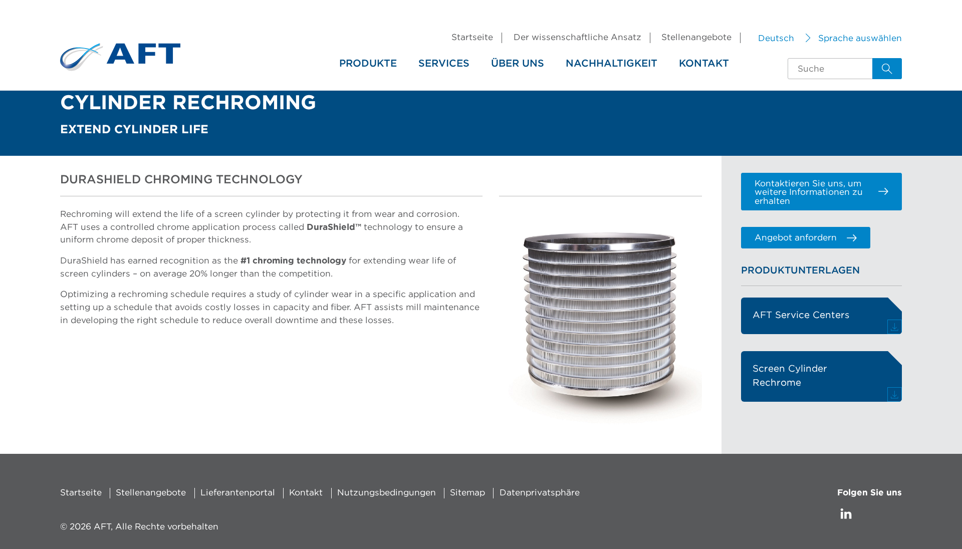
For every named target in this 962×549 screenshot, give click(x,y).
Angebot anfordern (796, 237)
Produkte (368, 64)
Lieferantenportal (237, 492)
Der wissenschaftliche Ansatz (577, 37)
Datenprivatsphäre (540, 492)
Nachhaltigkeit (611, 64)
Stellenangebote (696, 37)
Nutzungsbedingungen (386, 492)
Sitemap (467, 492)
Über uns (517, 64)
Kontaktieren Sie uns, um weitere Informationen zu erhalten (809, 192)
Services (443, 64)
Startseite (472, 37)
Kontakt (704, 64)
